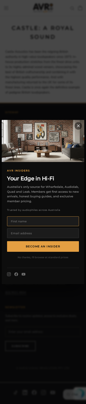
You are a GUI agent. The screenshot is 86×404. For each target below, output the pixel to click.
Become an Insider (43, 246)
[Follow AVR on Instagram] (9, 274)
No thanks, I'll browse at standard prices (43, 257)
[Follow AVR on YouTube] (23, 274)
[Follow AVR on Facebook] (16, 274)
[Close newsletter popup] (78, 126)
